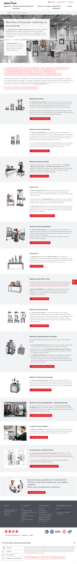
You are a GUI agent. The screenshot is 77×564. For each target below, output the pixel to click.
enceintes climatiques (62, 454)
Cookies (31, 535)
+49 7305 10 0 (7, 515)
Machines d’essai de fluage (49, 71)
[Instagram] (17, 532)
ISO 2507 (66, 285)
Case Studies (59, 514)
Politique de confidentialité (12, 535)
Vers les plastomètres (37, 266)
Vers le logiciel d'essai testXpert (39, 437)
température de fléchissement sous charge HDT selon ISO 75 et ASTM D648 (47, 284)
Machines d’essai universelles (13, 68)
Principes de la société (26, 510)
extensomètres (52, 454)
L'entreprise (47, 6)
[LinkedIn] (6, 532)
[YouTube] (13, 532)
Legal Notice (24, 535)
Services (40, 6)
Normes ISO (42, 508)
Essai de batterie (43, 512)
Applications (7, 6)
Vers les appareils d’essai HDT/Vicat (40, 298)
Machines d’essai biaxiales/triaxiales (14, 74)
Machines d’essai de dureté (46, 68)
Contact (69, 6)
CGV (22, 508)
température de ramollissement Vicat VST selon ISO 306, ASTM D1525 (46, 285)
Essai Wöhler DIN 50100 (44, 517)
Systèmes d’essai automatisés (12, 71)
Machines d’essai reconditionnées (52, 74)
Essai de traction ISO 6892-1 (45, 515)
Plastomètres (26, 71)
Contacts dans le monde (27, 519)
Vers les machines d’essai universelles (40, 118)
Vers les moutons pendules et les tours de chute (43, 215)
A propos (23, 517)
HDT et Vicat (36, 71)
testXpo (58, 508)
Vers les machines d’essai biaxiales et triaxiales (42, 366)
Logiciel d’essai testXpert (12, 88)
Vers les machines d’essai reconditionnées (41, 415)
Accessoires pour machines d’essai (29, 88)
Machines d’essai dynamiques (30, 68)
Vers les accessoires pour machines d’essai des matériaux (44, 466)
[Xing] (10, 532)
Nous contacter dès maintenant (37, 492)
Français (52, 2)
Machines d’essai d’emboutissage (34, 74)
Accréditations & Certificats (27, 515)
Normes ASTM (42, 510)
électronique (38, 456)
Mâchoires (46, 454)
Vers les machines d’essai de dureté (40, 176)
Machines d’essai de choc (62, 68)
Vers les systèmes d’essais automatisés (40, 242)
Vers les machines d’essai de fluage (40, 325)
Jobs (22, 521)
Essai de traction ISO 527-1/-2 (46, 514)
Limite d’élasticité (43, 521)
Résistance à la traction (44, 519)
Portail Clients (61, 2)
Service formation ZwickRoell (63, 512)
